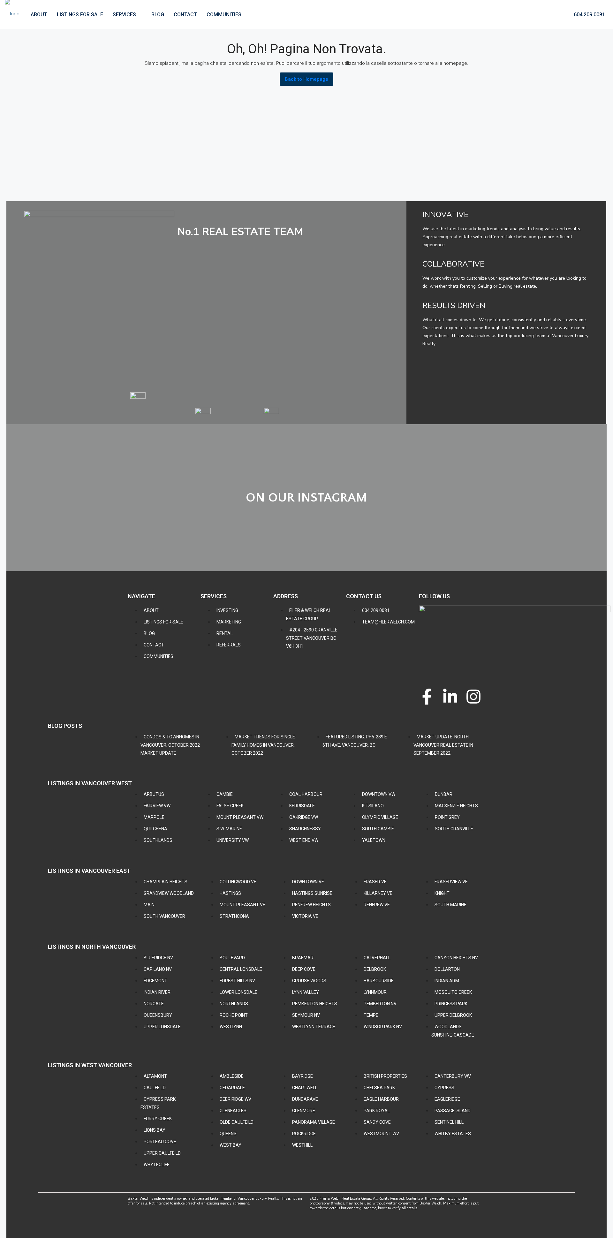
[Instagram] (473, 697)
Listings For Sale (80, 14)
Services (124, 14)
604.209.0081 (588, 14)
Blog (157, 14)
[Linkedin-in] (450, 697)
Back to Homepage (306, 79)
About (39, 14)
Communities (224, 14)
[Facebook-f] (427, 697)
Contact (185, 14)
